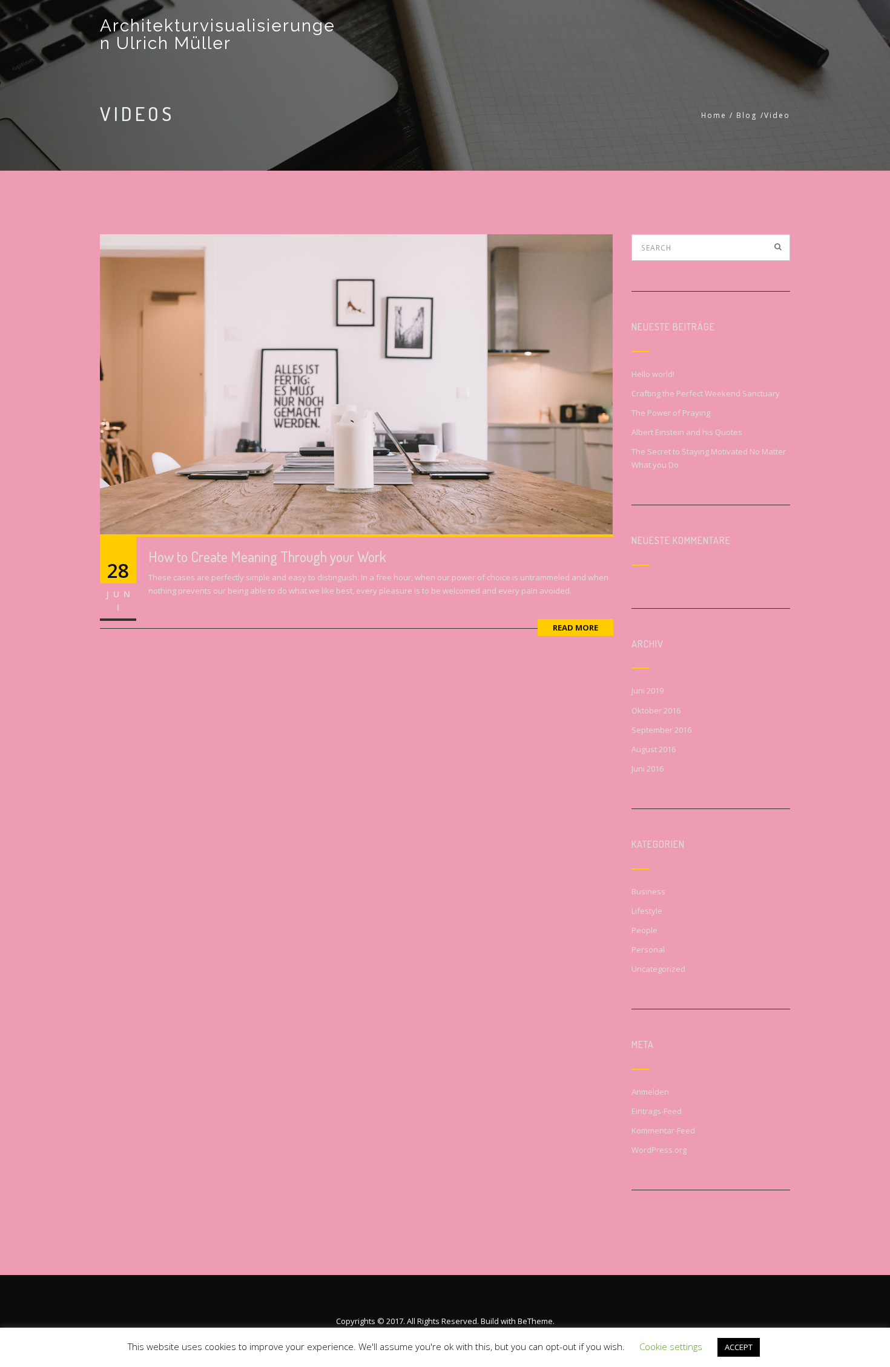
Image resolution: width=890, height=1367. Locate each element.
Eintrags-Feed (656, 1111)
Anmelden (650, 1091)
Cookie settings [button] (670, 1346)
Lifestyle (646, 910)
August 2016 (653, 749)
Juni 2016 (647, 768)
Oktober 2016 (656, 710)
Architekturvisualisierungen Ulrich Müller (217, 34)
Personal (648, 949)
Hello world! (652, 374)
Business (648, 891)
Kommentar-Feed (663, 1130)
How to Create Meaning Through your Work (267, 556)
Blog (746, 115)
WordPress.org (659, 1149)
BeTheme (535, 1321)
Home (714, 115)
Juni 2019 (647, 690)
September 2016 (661, 729)
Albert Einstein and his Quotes (686, 432)
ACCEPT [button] (739, 1347)
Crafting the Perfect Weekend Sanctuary (705, 393)
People (644, 930)
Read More (575, 627)
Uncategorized (658, 968)
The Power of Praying (670, 412)
